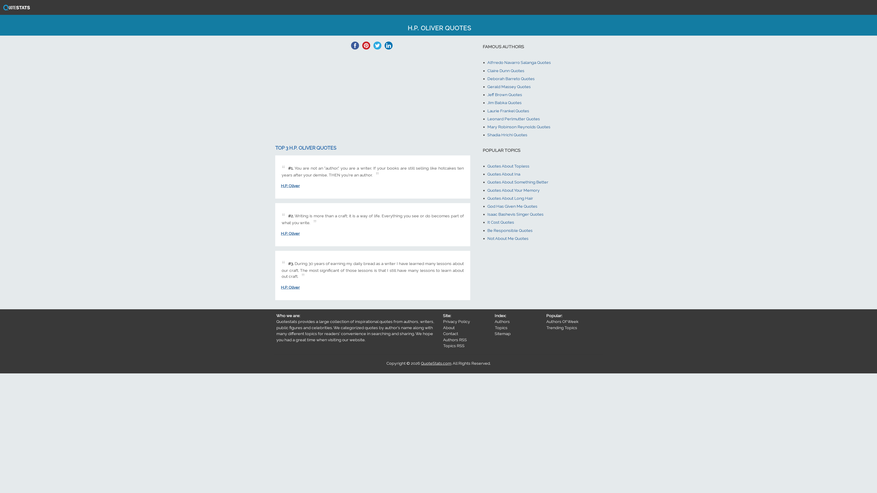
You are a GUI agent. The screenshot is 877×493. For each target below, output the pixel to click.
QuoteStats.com (436, 363)
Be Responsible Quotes (510, 230)
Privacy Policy (456, 321)
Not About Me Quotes (507, 238)
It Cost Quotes (500, 222)
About (449, 327)
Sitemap (503, 333)
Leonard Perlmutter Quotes (513, 118)
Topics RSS (454, 345)
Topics (501, 327)
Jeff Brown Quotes (504, 94)
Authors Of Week (562, 321)
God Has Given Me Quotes (512, 206)
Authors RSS (455, 339)
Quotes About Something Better (517, 182)
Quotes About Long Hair (510, 198)
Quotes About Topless (508, 166)
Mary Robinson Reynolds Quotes (518, 126)
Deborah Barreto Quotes (511, 78)
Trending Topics (561, 327)
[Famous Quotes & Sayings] (16, 10)
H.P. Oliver (290, 185)
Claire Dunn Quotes (505, 70)
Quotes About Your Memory (513, 190)
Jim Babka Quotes (504, 102)
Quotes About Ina (503, 174)
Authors (502, 321)
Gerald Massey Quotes (509, 86)
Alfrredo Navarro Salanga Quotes (519, 62)
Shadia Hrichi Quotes (507, 134)
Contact (450, 333)
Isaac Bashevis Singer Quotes (515, 214)
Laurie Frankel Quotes (508, 110)
